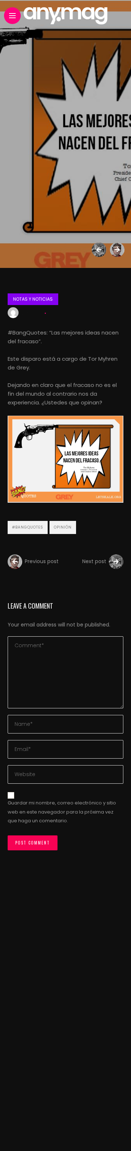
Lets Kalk (32, 313)
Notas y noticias (33, 299)
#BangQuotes (27, 527)
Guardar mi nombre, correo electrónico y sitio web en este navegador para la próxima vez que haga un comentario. (62, 811)
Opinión (63, 527)
